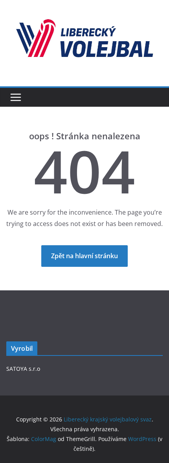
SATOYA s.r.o (23, 368)
